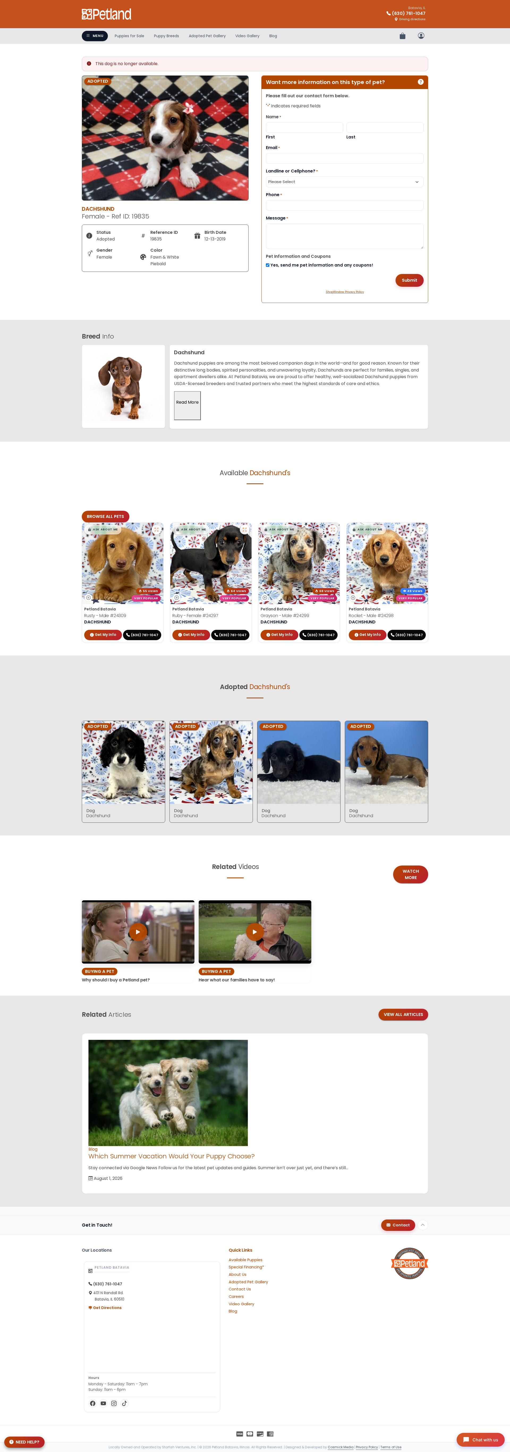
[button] (102, 529)
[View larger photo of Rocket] (421, 529)
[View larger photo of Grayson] (333, 529)
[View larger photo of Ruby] (244, 529)
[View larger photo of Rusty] (156, 529)
